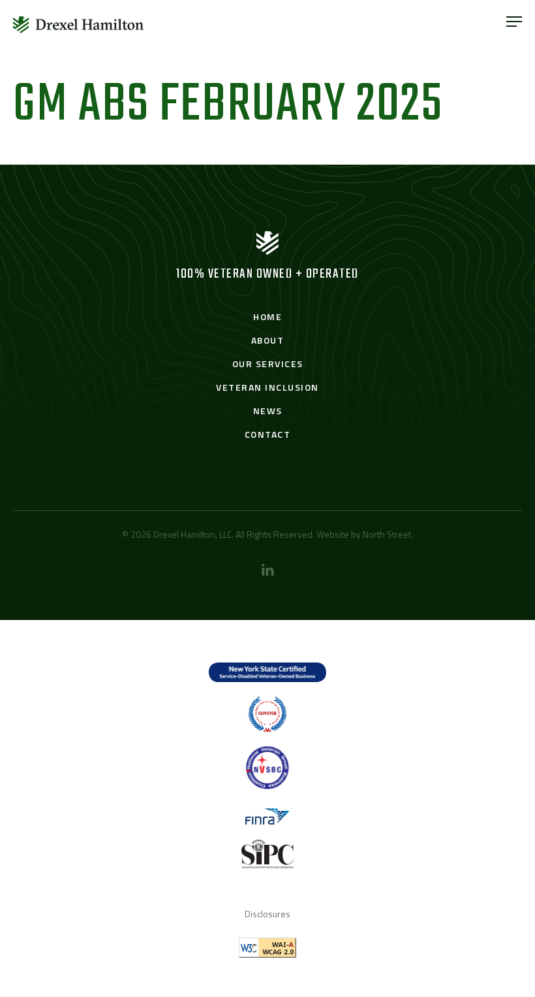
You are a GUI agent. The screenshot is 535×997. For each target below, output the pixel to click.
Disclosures (267, 914)
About (267, 340)
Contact (268, 434)
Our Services (267, 363)
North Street (387, 534)
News (268, 410)
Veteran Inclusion (267, 387)
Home (267, 316)
